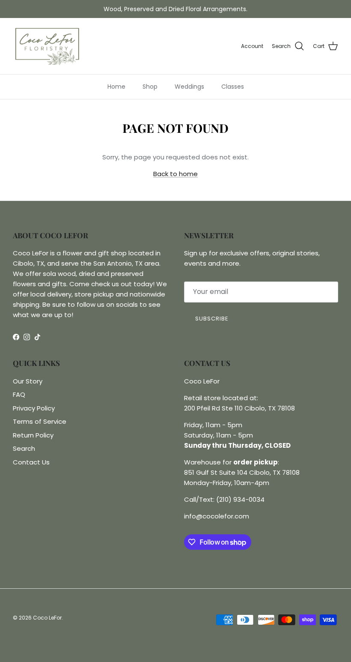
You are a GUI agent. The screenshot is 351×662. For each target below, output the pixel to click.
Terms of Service (39, 421)
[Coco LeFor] (47, 46)
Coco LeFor (47, 617)
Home (116, 86)
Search (24, 448)
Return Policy (33, 435)
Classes (232, 86)
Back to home (175, 173)
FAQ (19, 394)
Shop (150, 86)
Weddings (189, 86)
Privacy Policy (34, 408)
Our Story (27, 381)
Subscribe (212, 319)
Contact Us (31, 462)
